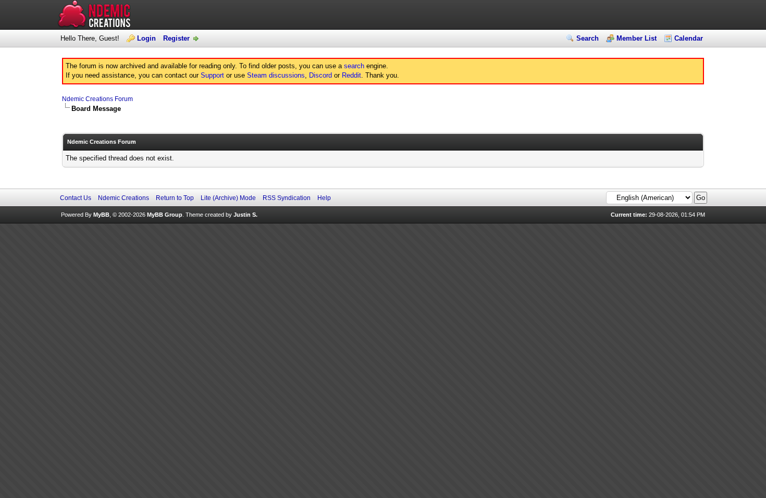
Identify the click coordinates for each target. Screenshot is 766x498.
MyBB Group (164, 214)
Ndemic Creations (123, 198)
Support (212, 75)
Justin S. (245, 214)
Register (176, 38)
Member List (636, 38)
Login (146, 38)
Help (324, 198)
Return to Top (175, 198)
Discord (320, 75)
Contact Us (75, 198)
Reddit (351, 75)
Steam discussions (276, 75)
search (354, 66)
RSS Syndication (287, 198)
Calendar (688, 38)
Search (587, 38)
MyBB (101, 214)
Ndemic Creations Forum (97, 99)
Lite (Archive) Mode (228, 198)
